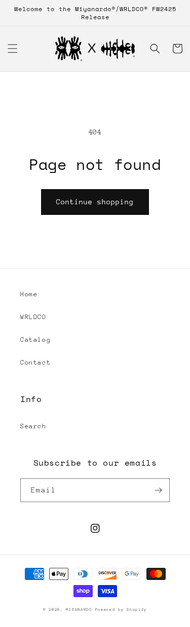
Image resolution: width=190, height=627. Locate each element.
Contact (35, 362)
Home (28, 294)
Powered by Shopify (121, 609)
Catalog (35, 339)
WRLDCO (33, 317)
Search (33, 426)
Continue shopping (95, 202)
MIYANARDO (79, 609)
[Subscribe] (158, 490)
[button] (13, 48)
